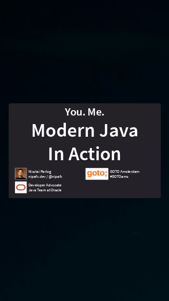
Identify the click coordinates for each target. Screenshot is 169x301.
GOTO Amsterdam (124, 171)
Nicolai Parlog (39, 171)
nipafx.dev (36, 176)
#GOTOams (119, 176)
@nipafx (55, 176)
